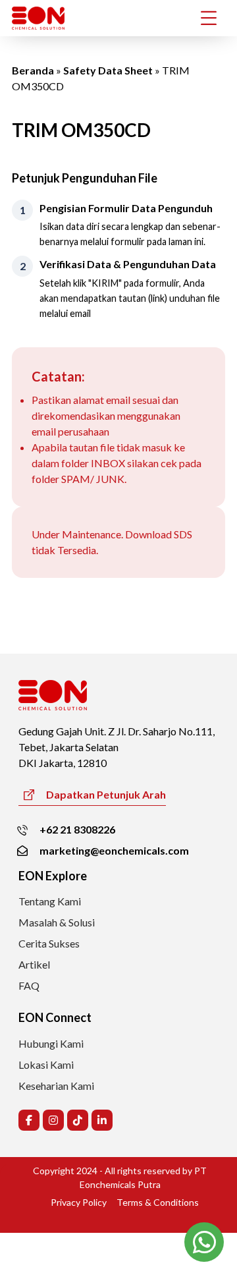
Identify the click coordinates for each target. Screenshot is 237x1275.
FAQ (29, 985)
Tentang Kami (49, 901)
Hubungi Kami (51, 1043)
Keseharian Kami (56, 1085)
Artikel (34, 964)
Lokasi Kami (46, 1064)
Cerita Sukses (49, 943)
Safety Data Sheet (108, 70)
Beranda (33, 70)
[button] (29, 1120)
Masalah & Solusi (56, 922)
